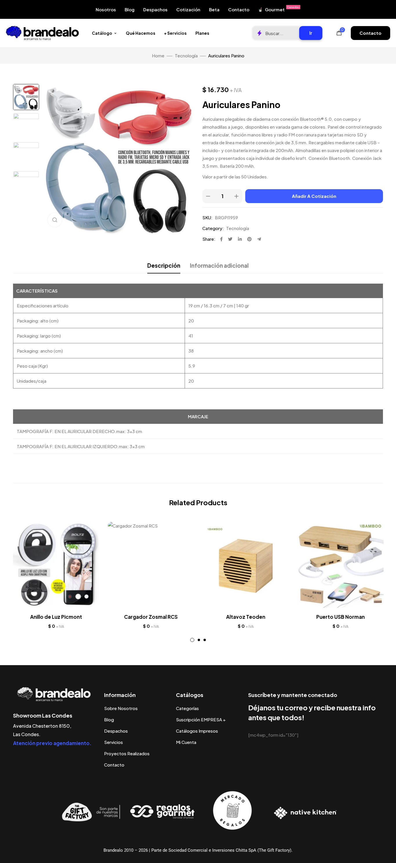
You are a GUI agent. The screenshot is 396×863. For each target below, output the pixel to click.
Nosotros (106, 9)
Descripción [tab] (163, 265)
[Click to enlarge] (55, 220)
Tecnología (186, 55)
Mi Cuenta (186, 742)
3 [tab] (205, 640)
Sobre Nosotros (121, 708)
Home (158, 55)
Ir (310, 33)
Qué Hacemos (140, 33)
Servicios (113, 742)
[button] (370, 33)
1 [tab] (192, 640)
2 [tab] (199, 640)
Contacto (238, 9)
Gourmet (282, 9)
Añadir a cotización (314, 196)
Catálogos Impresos (197, 731)
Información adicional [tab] (219, 265)
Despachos (155, 9)
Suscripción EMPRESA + (201, 719)
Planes (202, 33)
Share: (208, 239)
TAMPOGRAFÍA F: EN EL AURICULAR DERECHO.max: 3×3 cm (79, 431)
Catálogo (102, 33)
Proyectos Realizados (127, 753)
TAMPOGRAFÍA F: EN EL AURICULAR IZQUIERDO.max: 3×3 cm (81, 446)
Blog (130, 9)
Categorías (187, 708)
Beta (214, 9)
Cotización (188, 9)
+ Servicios (175, 33)
